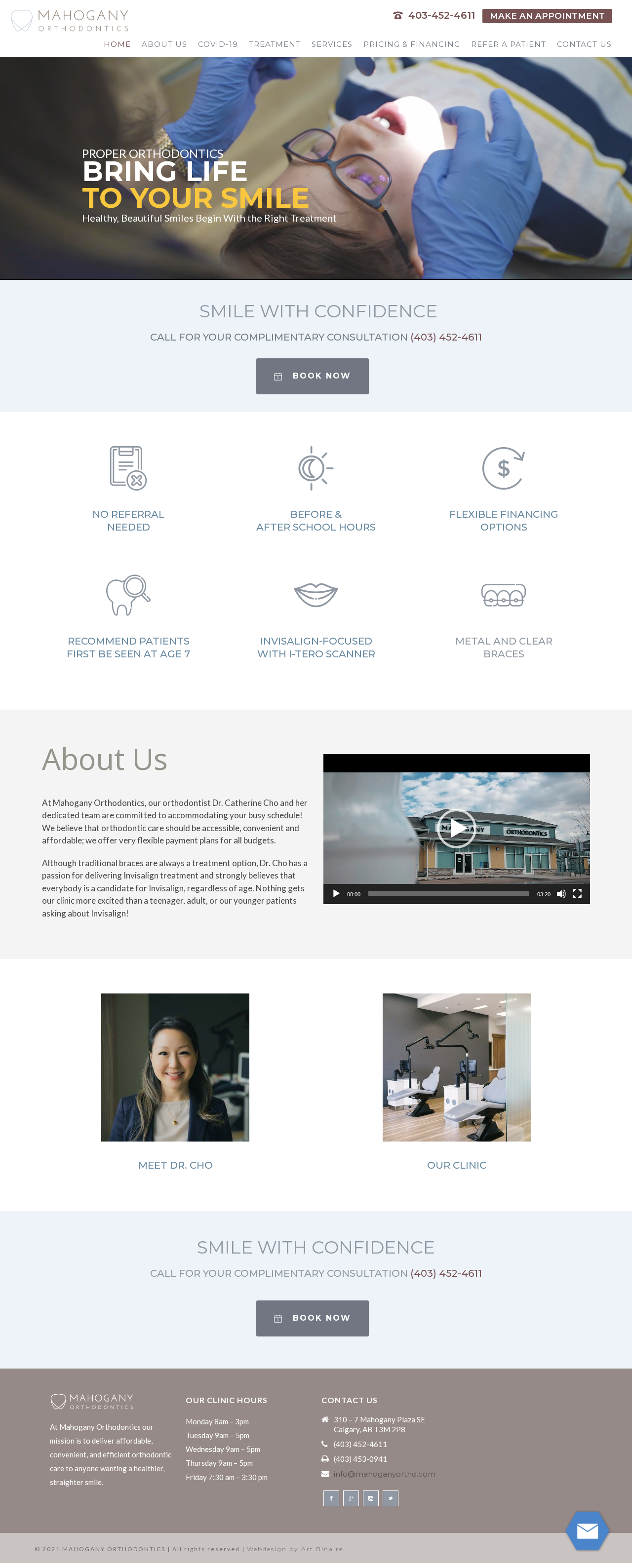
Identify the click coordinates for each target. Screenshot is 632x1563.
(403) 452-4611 (446, 337)
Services (332, 44)
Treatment (275, 44)
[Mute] (561, 894)
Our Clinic (456, 1165)
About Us (164, 44)
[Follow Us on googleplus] (351, 1498)
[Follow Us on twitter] (390, 1498)
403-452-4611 (441, 15)
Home (117, 44)
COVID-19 (218, 44)
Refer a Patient (508, 44)
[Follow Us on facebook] (331, 1498)
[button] (456, 828)
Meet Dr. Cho (175, 1165)
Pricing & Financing (411, 44)
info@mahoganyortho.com (384, 1474)
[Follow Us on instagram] (371, 1498)
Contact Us (584, 44)
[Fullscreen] (577, 894)
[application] (456, 829)
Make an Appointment (547, 16)
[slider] (448, 893)
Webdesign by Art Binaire (295, 1549)
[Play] (336, 894)
